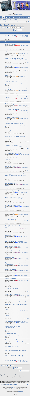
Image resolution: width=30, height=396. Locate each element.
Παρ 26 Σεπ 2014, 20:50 (23, 305)
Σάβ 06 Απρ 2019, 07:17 (24, 192)
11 (28, 70)
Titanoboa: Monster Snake (12, 346)
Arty (10, 388)
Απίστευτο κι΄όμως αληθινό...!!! (13, 191)
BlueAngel (17, 236)
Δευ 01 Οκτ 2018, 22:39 (23, 220)
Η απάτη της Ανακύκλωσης (12, 166)
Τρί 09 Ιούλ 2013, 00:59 (23, 361)
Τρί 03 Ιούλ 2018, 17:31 (23, 247)
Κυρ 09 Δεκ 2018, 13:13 (23, 76)
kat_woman (17, 45)
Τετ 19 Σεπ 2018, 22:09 (23, 242)
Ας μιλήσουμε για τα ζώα (12, 109)
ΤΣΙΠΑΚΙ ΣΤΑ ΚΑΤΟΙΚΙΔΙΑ (11, 288)
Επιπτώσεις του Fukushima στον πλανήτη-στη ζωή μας (16, 88)
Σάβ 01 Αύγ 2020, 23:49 (23, 36)
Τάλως (16, 356)
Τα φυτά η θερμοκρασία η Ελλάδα (14, 355)
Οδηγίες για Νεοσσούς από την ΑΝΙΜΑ (15, 360)
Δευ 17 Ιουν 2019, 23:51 (24, 161)
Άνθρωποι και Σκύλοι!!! (11, 145)
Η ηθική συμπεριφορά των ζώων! (14, 197)
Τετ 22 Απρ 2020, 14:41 (23, 131)
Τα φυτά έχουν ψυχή (10, 269)
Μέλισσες (7, 52)
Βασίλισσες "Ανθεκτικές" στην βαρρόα (15, 350)
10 (26, 70)
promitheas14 (18, 310)
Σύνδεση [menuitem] (27, 17)
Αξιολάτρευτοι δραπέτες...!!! (12, 205)
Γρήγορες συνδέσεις (1, 17)
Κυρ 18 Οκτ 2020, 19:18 (23, 118)
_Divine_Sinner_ (18, 184)
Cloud (16, 351)
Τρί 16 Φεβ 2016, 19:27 (24, 289)
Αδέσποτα (7, 315)
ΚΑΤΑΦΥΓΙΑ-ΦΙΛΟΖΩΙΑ (11, 274)
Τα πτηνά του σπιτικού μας (12, 246)
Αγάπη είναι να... (9, 159)
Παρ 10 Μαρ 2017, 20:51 (23, 258)
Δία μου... (7, 284)
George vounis (18, 206)
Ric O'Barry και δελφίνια (11, 333)
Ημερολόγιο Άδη (9, 257)
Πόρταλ (2, 384)
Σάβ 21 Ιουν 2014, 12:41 (23, 316)
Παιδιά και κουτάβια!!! (11, 183)
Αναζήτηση (3, 19)
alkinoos (17, 289)
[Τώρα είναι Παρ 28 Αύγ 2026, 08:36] (26, 22)
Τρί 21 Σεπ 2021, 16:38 (23, 105)
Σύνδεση (9, 19)
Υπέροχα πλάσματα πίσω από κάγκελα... (16, 321)
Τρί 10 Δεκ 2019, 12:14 (23, 146)
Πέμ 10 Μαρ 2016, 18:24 (23, 270)
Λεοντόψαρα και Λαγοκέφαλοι (13, 153)
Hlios (16, 258)
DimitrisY (17, 59)
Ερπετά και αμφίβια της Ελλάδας (14, 123)
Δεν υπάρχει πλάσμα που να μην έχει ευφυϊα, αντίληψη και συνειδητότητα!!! (15, 174)
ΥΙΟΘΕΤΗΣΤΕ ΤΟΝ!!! (10, 279)
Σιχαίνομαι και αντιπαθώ (12, 117)
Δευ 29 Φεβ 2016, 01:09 (23, 275)
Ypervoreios (17, 176)
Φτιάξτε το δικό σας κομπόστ (13, 251)
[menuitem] (8, 17)
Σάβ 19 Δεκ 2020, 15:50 (23, 110)
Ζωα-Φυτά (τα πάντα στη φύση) (11, 25)
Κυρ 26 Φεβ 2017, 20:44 (23, 265)
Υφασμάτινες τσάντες (11, 81)
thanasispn (17, 67)
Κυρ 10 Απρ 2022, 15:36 (23, 98)
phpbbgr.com (20, 391)
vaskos (16, 146)
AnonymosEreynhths (19, 228)
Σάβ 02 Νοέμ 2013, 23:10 (24, 351)
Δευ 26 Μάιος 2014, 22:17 (23, 322)
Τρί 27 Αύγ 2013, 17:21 (23, 356)
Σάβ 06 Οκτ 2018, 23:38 (23, 214)
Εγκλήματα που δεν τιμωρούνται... (14, 58)
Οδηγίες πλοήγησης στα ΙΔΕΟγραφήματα (16, 35)
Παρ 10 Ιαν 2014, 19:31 (24, 347)
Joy (16, 322)
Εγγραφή (15, 19)
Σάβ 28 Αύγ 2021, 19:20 (23, 53)
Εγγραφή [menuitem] (29, 17)
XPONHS (17, 154)
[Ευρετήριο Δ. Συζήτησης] (15, 6)
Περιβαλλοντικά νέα (10, 44)
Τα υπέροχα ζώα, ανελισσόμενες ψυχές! (16, 304)
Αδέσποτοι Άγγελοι (10, 235)
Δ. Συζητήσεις (4, 17)
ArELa (16, 36)
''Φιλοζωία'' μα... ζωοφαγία (12, 294)
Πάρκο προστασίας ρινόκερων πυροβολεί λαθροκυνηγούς (16, 263)
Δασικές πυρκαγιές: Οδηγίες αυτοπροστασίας (12, 326)
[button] (21, 30)
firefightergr (17, 328)
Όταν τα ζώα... (9, 309)
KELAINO (17, 83)
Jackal (16, 53)
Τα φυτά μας (8, 75)
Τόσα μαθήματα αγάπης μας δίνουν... (15, 130)
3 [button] (17, 30)
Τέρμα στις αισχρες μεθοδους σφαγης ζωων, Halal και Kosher (15, 137)
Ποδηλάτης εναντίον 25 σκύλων (14, 241)
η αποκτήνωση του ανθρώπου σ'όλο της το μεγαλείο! (17, 96)
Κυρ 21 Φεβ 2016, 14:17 (23, 285)
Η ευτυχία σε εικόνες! (11, 340)
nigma (16, 275)
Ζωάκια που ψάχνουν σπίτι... (13, 213)
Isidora (16, 161)
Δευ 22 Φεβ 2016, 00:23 (23, 280)
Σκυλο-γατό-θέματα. (10, 219)
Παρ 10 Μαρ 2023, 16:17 (23, 90)
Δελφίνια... (8, 300)
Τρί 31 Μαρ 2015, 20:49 (23, 301)
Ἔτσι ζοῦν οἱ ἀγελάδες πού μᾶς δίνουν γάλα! (15, 226)
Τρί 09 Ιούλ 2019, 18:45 (24, 154)
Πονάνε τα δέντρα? (10, 104)
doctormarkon (18, 139)
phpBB (12, 387)
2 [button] (15, 30)
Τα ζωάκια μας (9, 66)
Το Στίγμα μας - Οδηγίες (16, 37)
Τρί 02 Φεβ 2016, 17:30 (24, 295)
